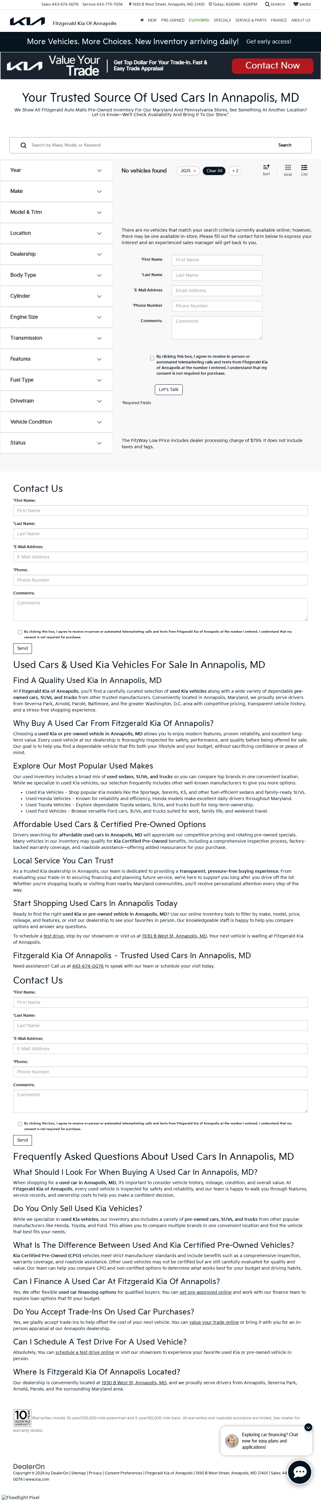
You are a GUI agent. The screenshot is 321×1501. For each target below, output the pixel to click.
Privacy (95, 1473)
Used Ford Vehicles (46, 811)
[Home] (142, 21)
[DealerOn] (29, 1466)
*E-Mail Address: (28, 547)
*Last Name (151, 275)
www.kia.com (37, 1479)
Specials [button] (222, 20)
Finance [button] (279, 20)
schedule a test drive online (84, 1352)
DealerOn (59, 1473)
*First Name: (24, 500)
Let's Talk (169, 389)
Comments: (151, 321)
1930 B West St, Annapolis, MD (174, 936)
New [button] (152, 20)
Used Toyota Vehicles (48, 805)
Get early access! (268, 42)
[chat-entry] (299, 1472)
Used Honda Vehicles (48, 798)
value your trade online (214, 1322)
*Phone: (20, 570)
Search (285, 145)
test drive (54, 936)
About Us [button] (300, 20)
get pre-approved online (206, 1292)
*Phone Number (147, 305)
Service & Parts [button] (250, 20)
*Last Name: (24, 524)
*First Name (151, 259)
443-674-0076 (88, 966)
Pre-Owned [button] (173, 20)
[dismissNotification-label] (308, 1427)
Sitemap (78, 1473)
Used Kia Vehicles (45, 792)
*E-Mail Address (148, 290)
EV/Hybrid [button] (199, 20)
